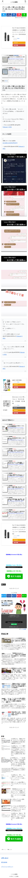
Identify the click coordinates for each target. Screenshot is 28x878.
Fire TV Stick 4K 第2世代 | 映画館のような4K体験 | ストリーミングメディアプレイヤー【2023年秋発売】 (19, 32)
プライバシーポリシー (7, 866)
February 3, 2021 (7, 127)
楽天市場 (16, 45)
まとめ (3, 584)
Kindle (15, 407)
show (6, 80)
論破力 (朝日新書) (17, 380)
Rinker (18, 38)
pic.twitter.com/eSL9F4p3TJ (10, 143)
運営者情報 (4, 862)
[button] (25, 420)
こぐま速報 (14, 2)
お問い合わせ (4, 858)
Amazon (16, 42)
